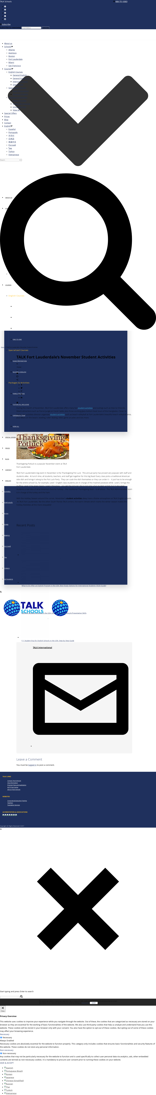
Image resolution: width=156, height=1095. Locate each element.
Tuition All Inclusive (21, 404)
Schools (7, 46)
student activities (85, 408)
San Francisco (14, 65)
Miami (11, 62)
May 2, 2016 (25, 367)
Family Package (19, 100)
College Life (21, 370)
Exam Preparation (20, 361)
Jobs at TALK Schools (13, 789)
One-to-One (17, 339)
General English (20, 75)
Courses (7, 69)
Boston (11, 56)
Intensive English (20, 81)
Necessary (7, 1037)
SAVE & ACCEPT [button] (7, 1063)
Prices (7, 448)
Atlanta (11, 50)
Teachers (10, 803)
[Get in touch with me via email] (80, 746)
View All (16, 426)
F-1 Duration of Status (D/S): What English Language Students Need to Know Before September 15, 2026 (62, 558)
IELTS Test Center (12, 787)
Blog (7, 459)
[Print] (17, 402)
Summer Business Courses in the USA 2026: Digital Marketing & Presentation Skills (54, 613)
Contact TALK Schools (14, 781)
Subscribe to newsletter (10, 27)
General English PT (21, 78)
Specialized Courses (17, 88)
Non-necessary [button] (6, 1050)
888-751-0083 (121, 1)
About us (8, 43)
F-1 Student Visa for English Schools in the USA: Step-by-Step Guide (48, 641)
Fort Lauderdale (15, 59)
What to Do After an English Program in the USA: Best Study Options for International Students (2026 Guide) (64, 586)
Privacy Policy (85, 1003)
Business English (20, 94)
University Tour (19, 107)
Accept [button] (94, 1003)
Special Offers (10, 437)
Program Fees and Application (16, 785)
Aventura (12, 53)
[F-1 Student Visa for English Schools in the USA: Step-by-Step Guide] (35, 637)
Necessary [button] (4, 1034)
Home (3, 347)
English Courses (15, 72)
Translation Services (13, 805)
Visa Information (12, 783)
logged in (32, 765)
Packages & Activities (17, 97)
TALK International (24, 364)
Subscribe (6, 24)
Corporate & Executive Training (17, 801)
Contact (8, 470)
